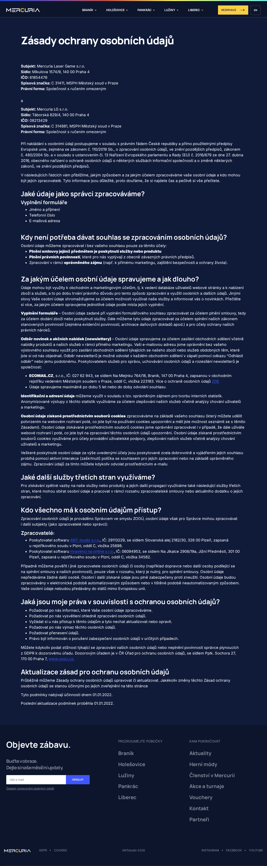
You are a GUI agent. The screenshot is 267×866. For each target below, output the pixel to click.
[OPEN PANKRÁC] (153, 10)
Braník (126, 753)
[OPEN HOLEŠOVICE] (127, 10)
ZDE (215, 381)
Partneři (199, 819)
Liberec (127, 797)
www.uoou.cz (61, 659)
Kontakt (199, 808)
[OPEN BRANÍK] (95, 10)
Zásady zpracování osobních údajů (30, 788)
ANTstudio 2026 (133, 850)
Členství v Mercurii (212, 775)
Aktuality (200, 753)
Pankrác (128, 786)
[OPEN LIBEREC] (202, 10)
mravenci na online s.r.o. (92, 551)
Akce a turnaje (206, 786)
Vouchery (200, 797)
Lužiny (126, 775)
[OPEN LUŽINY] (177, 10)
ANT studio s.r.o (84, 540)
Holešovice (131, 764)
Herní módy (203, 764)
